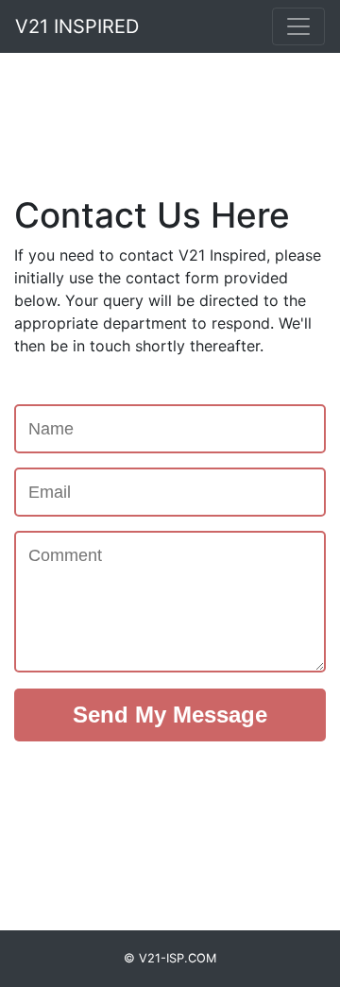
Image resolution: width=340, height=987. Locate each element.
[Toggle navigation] (298, 26)
